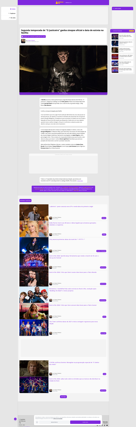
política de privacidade (57, 418)
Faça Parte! (105, 423)
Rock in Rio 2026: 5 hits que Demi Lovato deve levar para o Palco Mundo (73, 272)
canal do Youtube (39, 189)
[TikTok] (104, 425)
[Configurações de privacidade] (37, 422)
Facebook (65, 187)
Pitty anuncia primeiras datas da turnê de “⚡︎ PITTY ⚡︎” (67, 239)
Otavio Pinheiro (31, 40)
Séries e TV (69, 2)
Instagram (75, 187)
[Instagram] (102, 425)
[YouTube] (107, 425)
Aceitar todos (85, 422)
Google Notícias (87, 187)
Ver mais (63, 397)
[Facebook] (97, 425)
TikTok (70, 187)
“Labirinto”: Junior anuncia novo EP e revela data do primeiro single (71, 206)
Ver (131, 30)
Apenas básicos (54, 422)
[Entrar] (15, 419)
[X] (99, 425)
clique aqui (80, 181)
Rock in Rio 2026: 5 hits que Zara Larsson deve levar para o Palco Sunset (73, 305)
